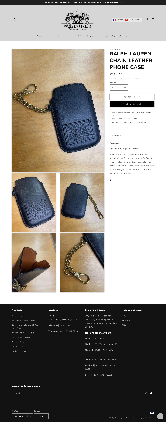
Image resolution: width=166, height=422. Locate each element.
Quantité (113, 82)
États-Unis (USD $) (21, 416)
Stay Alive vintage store (119, 418)
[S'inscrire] (55, 393)
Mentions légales (19, 351)
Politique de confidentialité (23, 333)
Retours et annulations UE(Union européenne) (26, 326)
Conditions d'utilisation (22, 337)
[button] (14, 20)
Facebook (126, 320)
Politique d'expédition (21, 342)
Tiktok (124, 325)
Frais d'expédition (116, 78)
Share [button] (115, 180)
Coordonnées (17, 346)
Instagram (126, 316)
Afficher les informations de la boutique (129, 122)
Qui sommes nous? (20, 316)
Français (40, 416)
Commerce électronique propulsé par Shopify (140, 418)
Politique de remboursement (24, 320)
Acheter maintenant (132, 104)
